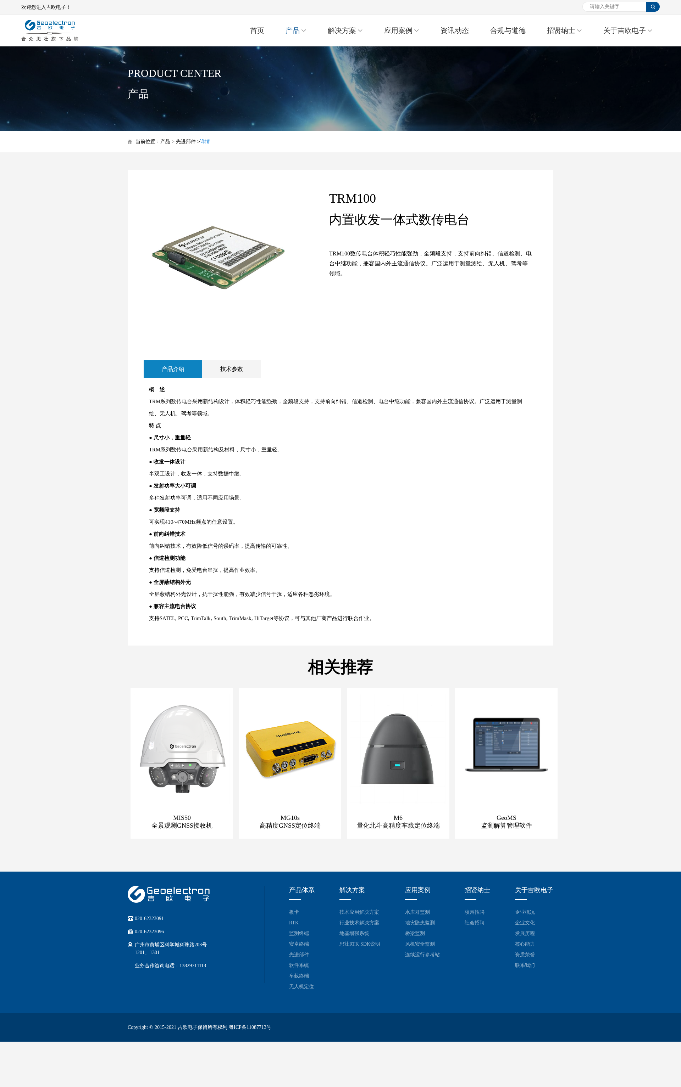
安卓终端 (299, 944)
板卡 (294, 912)
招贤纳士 (561, 30)
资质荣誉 (525, 954)
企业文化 (525, 922)
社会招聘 (475, 922)
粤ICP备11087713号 (250, 1027)
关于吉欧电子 (624, 30)
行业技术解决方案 (359, 922)
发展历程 (525, 933)
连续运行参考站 (422, 954)
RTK (294, 922)
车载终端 (299, 976)
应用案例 (398, 30)
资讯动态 (455, 30)
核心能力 (525, 944)
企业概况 (525, 912)
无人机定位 (301, 986)
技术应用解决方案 (359, 912)
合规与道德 (508, 30)
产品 (293, 30)
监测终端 (299, 933)
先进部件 (186, 141)
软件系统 (299, 965)
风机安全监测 (420, 944)
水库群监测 (417, 912)
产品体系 (302, 890)
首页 (257, 30)
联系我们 (525, 965)
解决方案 (342, 30)
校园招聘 (475, 912)
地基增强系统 (354, 933)
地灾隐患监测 (420, 922)
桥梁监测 (415, 933)
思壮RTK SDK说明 (359, 944)
